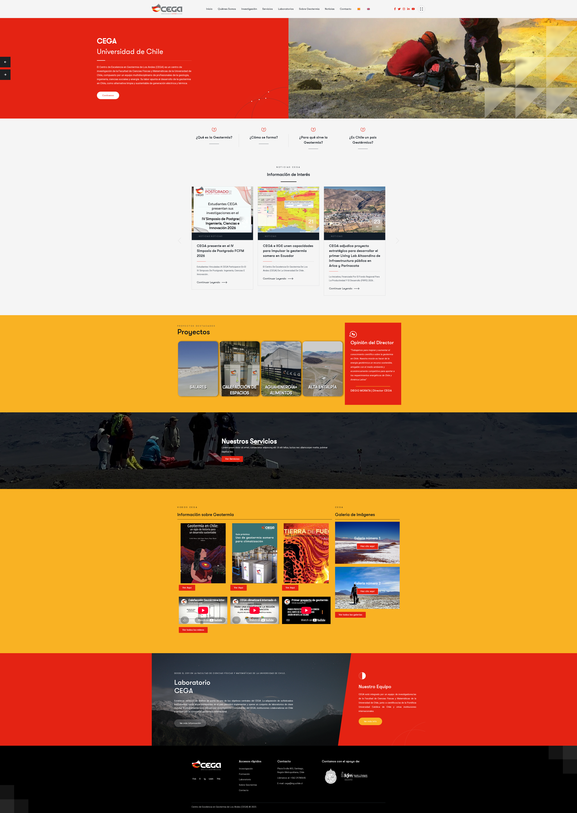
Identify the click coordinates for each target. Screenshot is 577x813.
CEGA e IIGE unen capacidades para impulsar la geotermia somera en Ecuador (288, 251)
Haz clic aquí (367, 546)
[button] (5, 62)
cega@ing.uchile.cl (294, 783)
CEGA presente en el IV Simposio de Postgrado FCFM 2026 (220, 251)
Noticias (204, 236)
